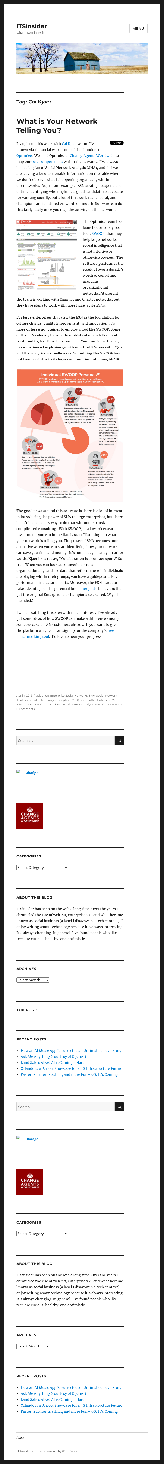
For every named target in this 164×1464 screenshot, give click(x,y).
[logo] (70, 783)
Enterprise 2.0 (106, 700)
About (21, 1438)
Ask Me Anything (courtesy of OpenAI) (53, 1056)
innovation (31, 704)
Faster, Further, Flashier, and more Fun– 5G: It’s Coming (69, 1074)
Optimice (24, 155)
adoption (42, 695)
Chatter (90, 700)
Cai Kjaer (69, 144)
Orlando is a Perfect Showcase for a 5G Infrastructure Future (71, 1068)
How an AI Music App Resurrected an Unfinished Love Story (71, 1050)
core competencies (47, 161)
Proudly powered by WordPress (56, 1451)
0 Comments (25, 709)
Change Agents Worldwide (92, 155)
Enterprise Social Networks (69, 695)
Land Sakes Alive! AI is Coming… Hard (53, 1062)
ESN (19, 704)
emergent (87, 588)
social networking (41, 700)
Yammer (114, 704)
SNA (92, 695)
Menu (138, 29)
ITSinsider (31, 26)
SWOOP (98, 233)
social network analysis (78, 704)
